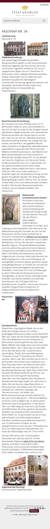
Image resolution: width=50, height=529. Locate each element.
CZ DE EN (44, 4)
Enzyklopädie (12, 20)
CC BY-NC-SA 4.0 (27, 508)
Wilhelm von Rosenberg (37, 236)
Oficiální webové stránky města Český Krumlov (23, 506)
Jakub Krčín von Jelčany (33, 441)
